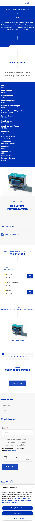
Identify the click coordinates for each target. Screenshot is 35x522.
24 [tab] (10, 359)
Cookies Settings (17, 518)
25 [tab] (13, 359)
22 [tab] (32, 357)
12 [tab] (3, 357)
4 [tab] (12, 354)
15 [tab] (12, 357)
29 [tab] (25, 359)
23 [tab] (7, 359)
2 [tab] (6, 354)
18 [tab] (20, 357)
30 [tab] (28, 359)
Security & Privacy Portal (9, 403)
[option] (17, 332)
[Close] (32, 487)
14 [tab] (9, 357)
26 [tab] (16, 359)
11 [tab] (32, 354)
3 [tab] (9, 354)
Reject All (17, 513)
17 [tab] (17, 357)
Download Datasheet (11, 234)
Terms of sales (6, 405)
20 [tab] (26, 357)
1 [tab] (3, 354)
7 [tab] (20, 354)
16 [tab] (15, 357)
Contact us (17, 383)
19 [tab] (23, 357)
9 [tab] (26, 354)
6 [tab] (17, 354)
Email (4, 428)
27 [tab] (19, 359)
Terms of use (6, 408)
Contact (5, 410)
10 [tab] (29, 354)
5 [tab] (15, 354)
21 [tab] (29, 357)
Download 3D (9, 226)
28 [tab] (22, 359)
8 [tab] (23, 354)
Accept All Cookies (17, 508)
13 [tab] (6, 357)
